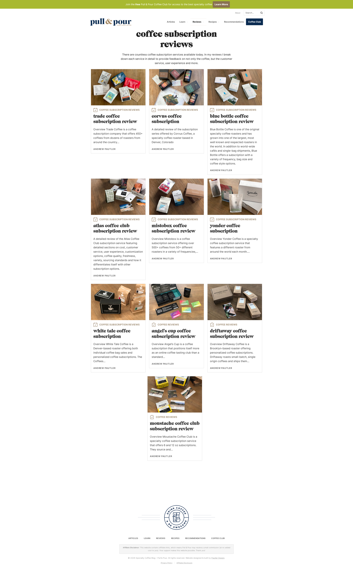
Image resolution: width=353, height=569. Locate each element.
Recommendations (234, 22)
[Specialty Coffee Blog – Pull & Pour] (110, 22)
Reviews (197, 22)
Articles (171, 22)
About (237, 13)
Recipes (212, 22)
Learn (182, 22)
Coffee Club (254, 22)
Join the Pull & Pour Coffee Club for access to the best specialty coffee (176, 4)
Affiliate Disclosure (184, 563)
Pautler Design (217, 558)
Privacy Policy (166, 563)
